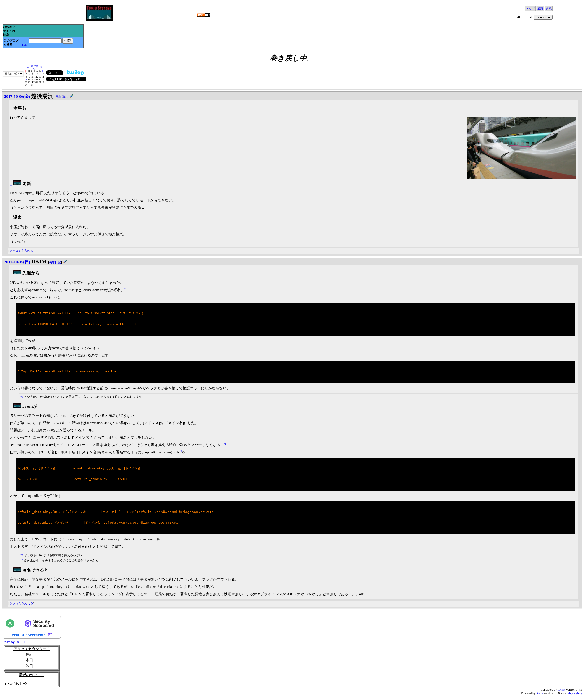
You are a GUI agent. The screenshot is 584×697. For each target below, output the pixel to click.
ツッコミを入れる (21, 250)
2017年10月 (34, 67)
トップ (530, 8)
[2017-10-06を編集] (71, 97)
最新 (540, 8)
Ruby (539, 693)
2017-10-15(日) (17, 262)
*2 (181, 451)
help (25, 44)
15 (26, 79)
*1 (125, 289)
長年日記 (61, 97)
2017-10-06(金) (17, 96)
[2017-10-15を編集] (65, 262)
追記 (549, 8)
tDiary (562, 689)
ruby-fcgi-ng (574, 693)
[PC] (17, 183)
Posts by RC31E (14, 642)
